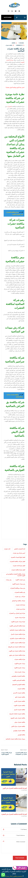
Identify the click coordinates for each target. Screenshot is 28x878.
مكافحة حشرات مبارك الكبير (18, 726)
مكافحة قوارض (21, 734)
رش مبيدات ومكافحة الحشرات (17, 588)
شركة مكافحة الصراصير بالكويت (17, 626)
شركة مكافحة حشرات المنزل (18, 634)
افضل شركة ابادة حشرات (19, 565)
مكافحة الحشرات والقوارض (18, 676)
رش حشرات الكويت (20, 579)
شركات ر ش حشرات (20, 596)
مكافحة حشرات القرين (19, 701)
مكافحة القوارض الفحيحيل (18, 684)
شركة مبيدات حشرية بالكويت (18, 621)
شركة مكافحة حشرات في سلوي (17, 655)
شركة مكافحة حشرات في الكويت (17, 651)
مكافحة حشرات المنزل (19, 709)
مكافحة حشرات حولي (19, 722)
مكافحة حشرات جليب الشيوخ (18, 718)
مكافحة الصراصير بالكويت (18, 680)
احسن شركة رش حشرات (19, 553)
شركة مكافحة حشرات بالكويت (17, 642)
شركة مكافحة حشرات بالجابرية (17, 638)
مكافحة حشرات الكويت (19, 705)
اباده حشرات (7, 549)
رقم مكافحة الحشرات (20, 592)
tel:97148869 (7, 17)
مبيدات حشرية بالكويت (19, 667)
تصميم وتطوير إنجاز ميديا (14, 876)
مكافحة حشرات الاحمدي (19, 693)
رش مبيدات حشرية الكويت (18, 584)
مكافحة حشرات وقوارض (19, 730)
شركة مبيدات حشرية (20, 617)
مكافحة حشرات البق (20, 697)
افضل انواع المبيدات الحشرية (18, 557)
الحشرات (9, 106)
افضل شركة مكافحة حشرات (18, 570)
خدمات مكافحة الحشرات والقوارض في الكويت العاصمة (15, 574)
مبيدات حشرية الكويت (19, 663)
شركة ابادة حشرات (20, 605)
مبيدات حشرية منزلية (20, 672)
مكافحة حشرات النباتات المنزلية (17, 714)
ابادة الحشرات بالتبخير (19, 549)
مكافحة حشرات (9, 45)
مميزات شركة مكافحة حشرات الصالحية (15, 739)
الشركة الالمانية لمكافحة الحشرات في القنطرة (14, 814)
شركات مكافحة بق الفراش (18, 600)
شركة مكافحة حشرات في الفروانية (16, 647)
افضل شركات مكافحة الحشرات (17, 561)
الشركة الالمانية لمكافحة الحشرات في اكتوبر (15, 788)
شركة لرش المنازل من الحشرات (17, 613)
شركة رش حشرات (20, 609)
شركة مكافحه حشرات (19, 659)
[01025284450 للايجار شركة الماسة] (14, 5)
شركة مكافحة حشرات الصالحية (17, 630)
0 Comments (19, 45)
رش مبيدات (9, 579)
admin (13, 43)
